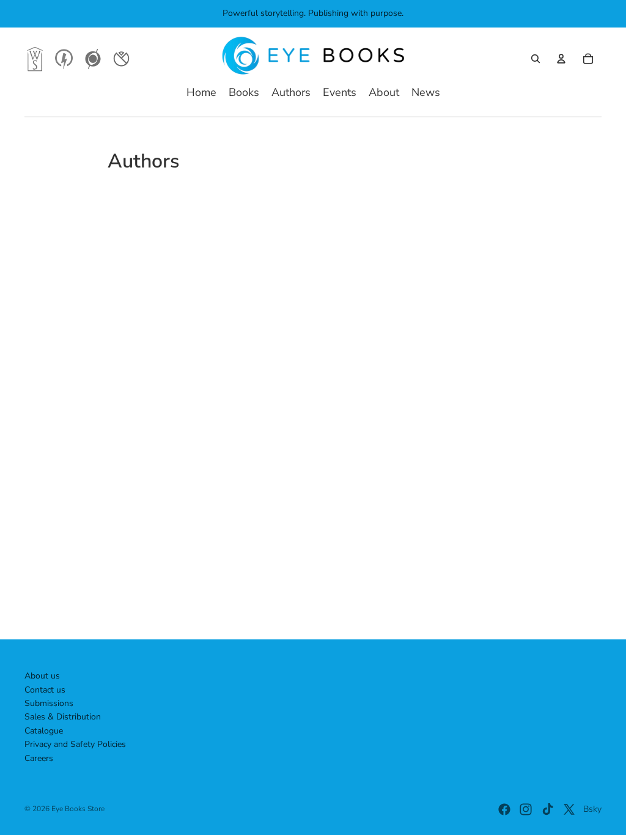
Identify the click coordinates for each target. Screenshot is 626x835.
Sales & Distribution (62, 717)
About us (42, 676)
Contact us (44, 690)
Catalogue (43, 731)
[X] (569, 809)
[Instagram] (525, 809)
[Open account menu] (561, 58)
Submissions (48, 703)
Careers (38, 758)
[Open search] (535, 58)
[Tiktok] (547, 809)
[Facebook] (504, 809)
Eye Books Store (78, 809)
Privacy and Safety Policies (75, 744)
